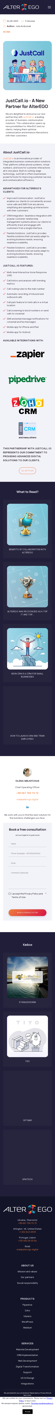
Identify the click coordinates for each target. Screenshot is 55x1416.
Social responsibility (27, 1283)
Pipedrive (27, 1304)
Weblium (27, 1327)
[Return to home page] (21, 7)
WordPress (27, 1321)
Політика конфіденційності (42, 1403)
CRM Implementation (27, 1355)
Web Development (27, 1360)
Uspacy (27, 1316)
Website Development (27, 1349)
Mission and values (27, 1271)
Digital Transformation (27, 1366)
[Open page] (27, 524)
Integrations (27, 1383)
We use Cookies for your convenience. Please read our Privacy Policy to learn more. (27, 1394)
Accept (27, 1412)
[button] (27, 470)
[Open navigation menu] (49, 7)
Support (27, 1372)
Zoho (27, 1310)
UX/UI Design (27, 1378)
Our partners (27, 1277)
